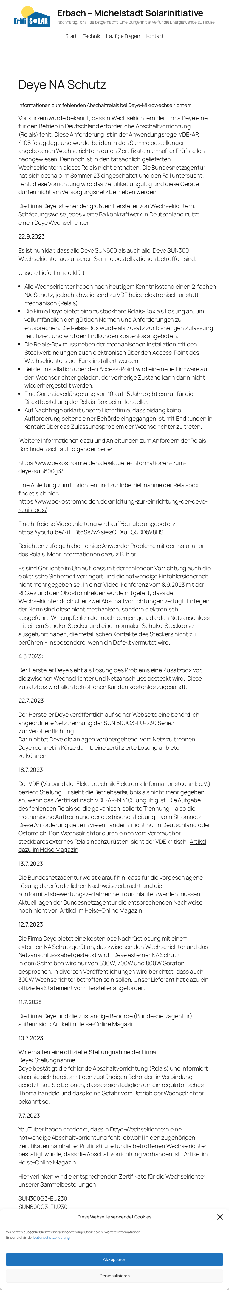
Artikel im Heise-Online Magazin (100, 910)
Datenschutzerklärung (51, 1237)
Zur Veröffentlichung (46, 731)
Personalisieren (115, 1275)
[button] (220, 1217)
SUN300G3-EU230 (43, 1198)
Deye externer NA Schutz (146, 955)
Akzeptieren (114, 1259)
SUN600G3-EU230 (43, 1207)
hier (130, 554)
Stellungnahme (55, 1060)
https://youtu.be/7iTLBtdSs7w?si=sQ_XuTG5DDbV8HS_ (92, 532)
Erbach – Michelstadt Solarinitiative (130, 13)
